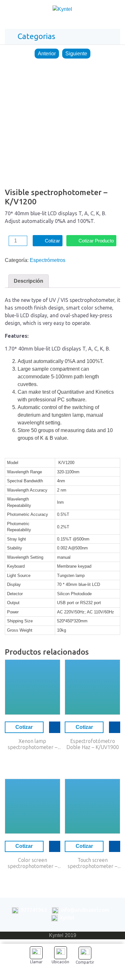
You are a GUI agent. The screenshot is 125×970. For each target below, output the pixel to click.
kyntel (67, 917)
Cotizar (52, 240)
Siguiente (76, 53)
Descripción (28, 281)
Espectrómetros (47, 260)
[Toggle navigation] (113, 10)
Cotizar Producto (96, 240)
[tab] (28, 281)
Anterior (47, 53)
